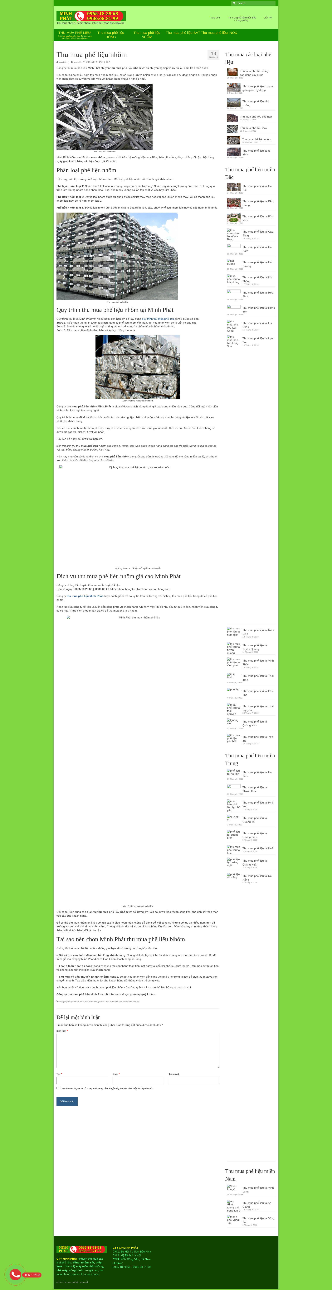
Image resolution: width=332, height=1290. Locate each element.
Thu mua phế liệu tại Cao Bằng (257, 233)
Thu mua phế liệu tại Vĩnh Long (258, 1189)
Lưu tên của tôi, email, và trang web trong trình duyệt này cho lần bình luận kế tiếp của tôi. (107, 1088)
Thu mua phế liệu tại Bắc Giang (257, 203)
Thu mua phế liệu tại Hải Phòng (257, 279)
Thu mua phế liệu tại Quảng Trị (254, 819)
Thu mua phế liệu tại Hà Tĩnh (257, 774)
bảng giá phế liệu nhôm (68, 1001)
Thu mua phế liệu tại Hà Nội (257, 187)
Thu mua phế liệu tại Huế (257, 848)
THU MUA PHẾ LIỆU (93, 62)
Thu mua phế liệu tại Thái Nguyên (258, 708)
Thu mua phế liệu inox (253, 127)
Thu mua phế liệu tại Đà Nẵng (257, 877)
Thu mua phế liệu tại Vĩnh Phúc (258, 662)
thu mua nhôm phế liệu (130, 1001)
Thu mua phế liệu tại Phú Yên (257, 804)
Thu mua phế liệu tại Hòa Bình (257, 294)
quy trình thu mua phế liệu (158, 318)
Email (116, 1074)
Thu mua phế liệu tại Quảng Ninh (254, 723)
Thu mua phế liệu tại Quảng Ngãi (254, 862)
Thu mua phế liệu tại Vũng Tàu (258, 1220)
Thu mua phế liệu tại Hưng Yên (258, 309)
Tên (59, 1074)
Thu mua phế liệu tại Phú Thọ (257, 692)
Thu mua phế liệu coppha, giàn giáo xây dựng (258, 88)
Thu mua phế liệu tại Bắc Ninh (257, 218)
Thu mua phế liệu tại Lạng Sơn (258, 340)
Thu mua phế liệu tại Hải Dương (257, 264)
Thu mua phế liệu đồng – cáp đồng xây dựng (255, 72)
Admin (64, 62)
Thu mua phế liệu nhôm (256, 139)
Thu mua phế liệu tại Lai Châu (257, 324)
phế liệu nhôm (112, 1001)
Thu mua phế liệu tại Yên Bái (257, 738)
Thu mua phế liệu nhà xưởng (255, 103)
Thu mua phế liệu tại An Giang (256, 1204)
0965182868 (33, 1275)
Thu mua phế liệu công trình (256, 152)
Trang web (174, 1074)
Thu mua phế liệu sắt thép (256, 116)
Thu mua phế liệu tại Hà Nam (257, 248)
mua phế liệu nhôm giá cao (92, 1001)
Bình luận (62, 1031)
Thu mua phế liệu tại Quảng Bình (254, 835)
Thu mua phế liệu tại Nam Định (258, 631)
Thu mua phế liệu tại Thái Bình (258, 677)
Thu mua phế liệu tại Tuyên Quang (254, 647)
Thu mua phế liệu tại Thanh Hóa (254, 789)
